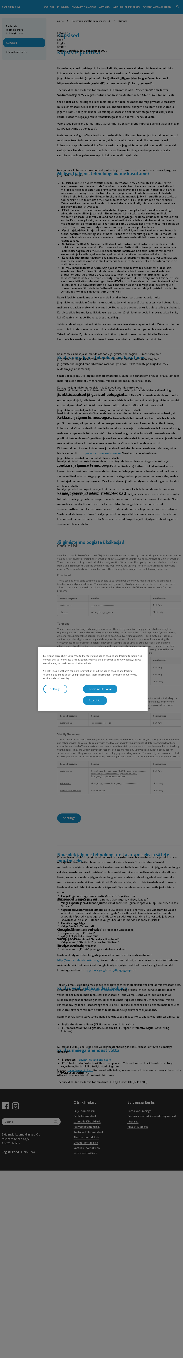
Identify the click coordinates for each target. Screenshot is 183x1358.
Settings (55, 689)
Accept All (95, 700)
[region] (93, 679)
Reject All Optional (100, 689)
